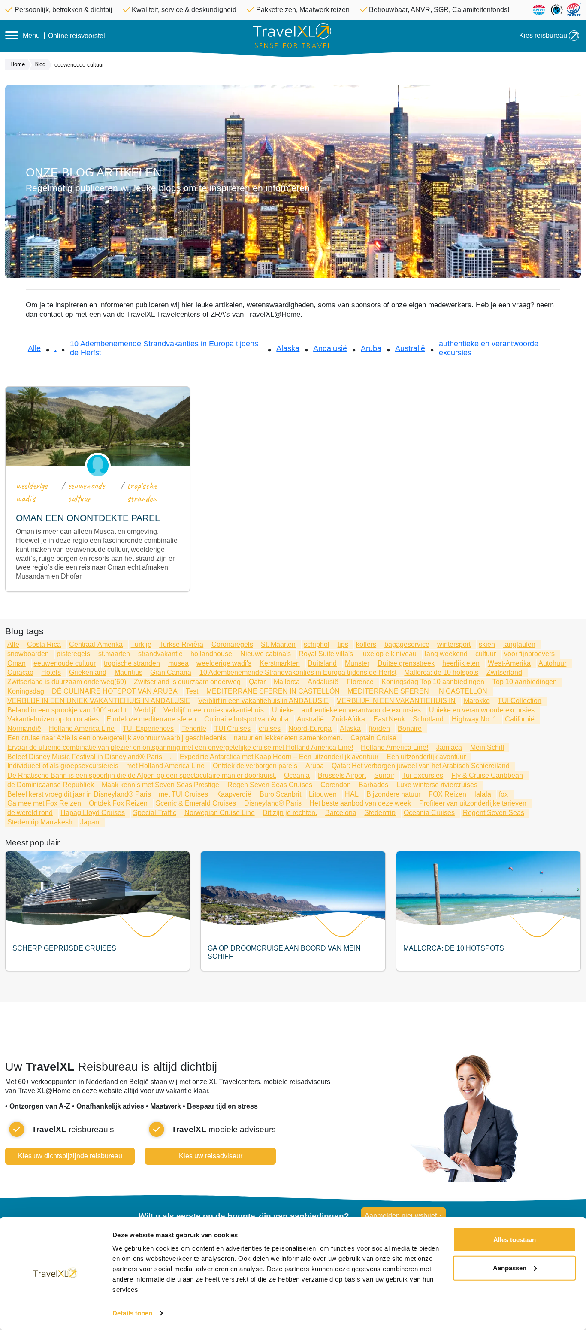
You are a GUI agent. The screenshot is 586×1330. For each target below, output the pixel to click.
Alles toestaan (514, 1239)
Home (17, 64)
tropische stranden (142, 491)
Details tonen (132, 1313)
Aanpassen (509, 1267)
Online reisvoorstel (76, 36)
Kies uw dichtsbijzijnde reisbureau (70, 1156)
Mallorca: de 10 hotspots (453, 948)
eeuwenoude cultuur (86, 491)
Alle (34, 348)
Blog (39, 64)
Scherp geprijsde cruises (64, 948)
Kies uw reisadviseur (210, 1156)
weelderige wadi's (31, 491)
